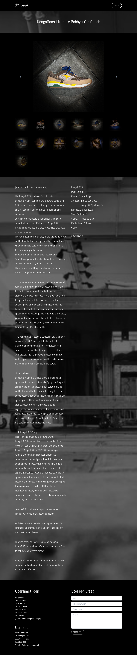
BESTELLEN (77, 236)
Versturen (77, 632)
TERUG (116, 5)
